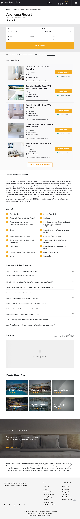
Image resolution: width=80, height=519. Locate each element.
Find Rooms (40, 46)
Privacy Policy (48, 497)
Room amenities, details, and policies (37, 81)
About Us (46, 486)
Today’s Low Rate (64, 76)
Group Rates (66, 492)
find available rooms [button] (40, 165)
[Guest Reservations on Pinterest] (19, 504)
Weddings (65, 494)
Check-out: (44, 29)
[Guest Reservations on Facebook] (5, 504)
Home (8, 10)
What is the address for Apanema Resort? (22, 271)
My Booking (65, 489)
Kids (54, 37)
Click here (53, 470)
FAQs (45, 489)
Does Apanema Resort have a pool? (19, 293)
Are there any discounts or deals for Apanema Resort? (27, 320)
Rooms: (10, 37)
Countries (14, 10)
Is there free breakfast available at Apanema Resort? (26, 303)
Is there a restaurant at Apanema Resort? (22, 298)
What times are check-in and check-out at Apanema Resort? (29, 287)
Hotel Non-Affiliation (50, 505)
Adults (32, 37)
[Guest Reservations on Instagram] (14, 504)
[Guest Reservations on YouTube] (23, 504)
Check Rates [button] (63, 72)
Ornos (27, 10)
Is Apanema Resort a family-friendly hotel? (22, 314)
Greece (22, 10)
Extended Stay (66, 497)
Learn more (51, 55)
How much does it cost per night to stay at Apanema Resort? (29, 282)
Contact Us (65, 486)
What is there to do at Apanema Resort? (22, 309)
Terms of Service (49, 494)
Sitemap (46, 500)
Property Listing (48, 502)
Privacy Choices (67, 500)
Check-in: (10, 29)
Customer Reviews (49, 492)
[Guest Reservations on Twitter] (9, 504)
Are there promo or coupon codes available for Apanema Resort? (30, 325)
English (49, 3)
